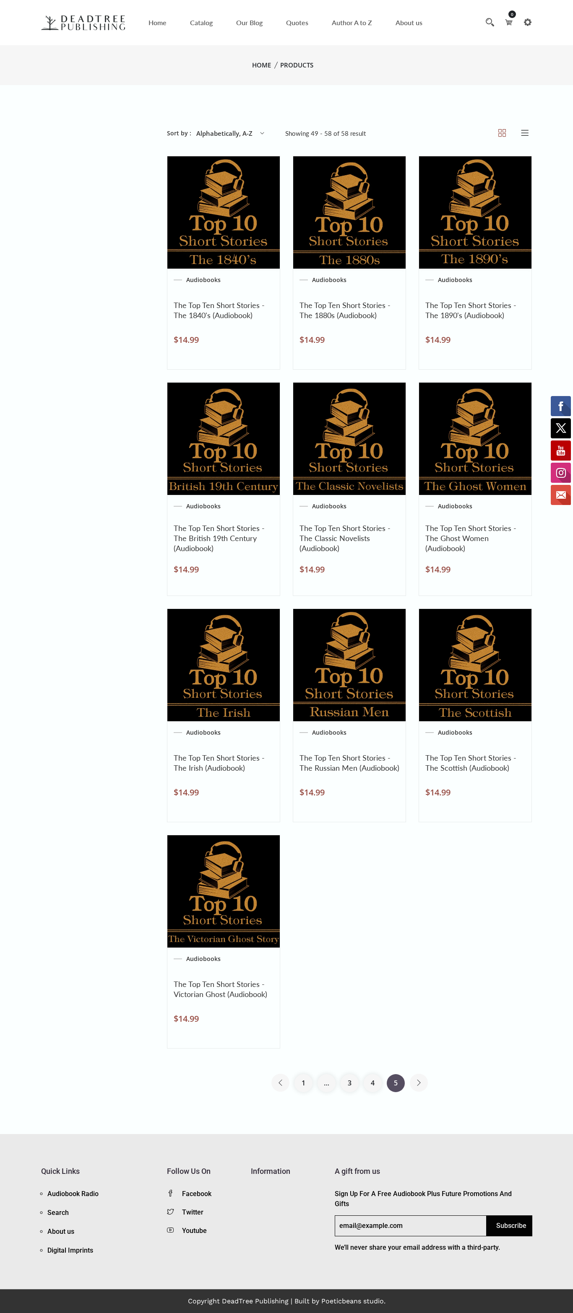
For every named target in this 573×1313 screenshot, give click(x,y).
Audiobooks (203, 280)
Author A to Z (352, 22)
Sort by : (179, 133)
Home (157, 22)
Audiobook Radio (73, 1194)
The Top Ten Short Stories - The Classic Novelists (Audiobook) (345, 538)
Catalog (201, 22)
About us (409, 22)
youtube (194, 1231)
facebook (196, 1194)
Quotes (297, 22)
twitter (192, 1212)
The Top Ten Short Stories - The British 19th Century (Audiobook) (219, 538)
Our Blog (249, 22)
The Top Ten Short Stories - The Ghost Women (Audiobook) (470, 538)
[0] (509, 22)
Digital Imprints (70, 1250)
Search (58, 1213)
